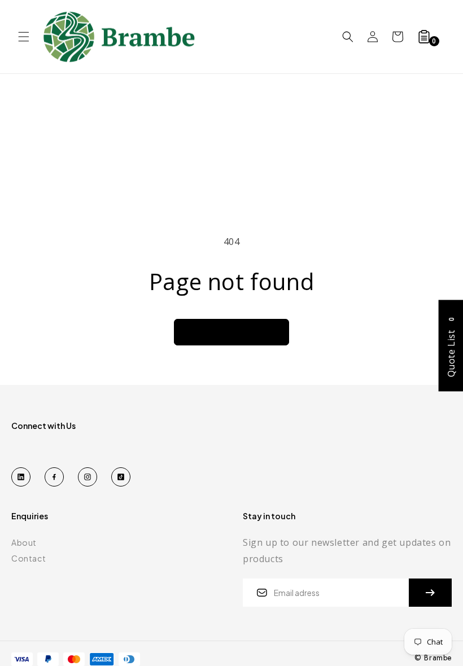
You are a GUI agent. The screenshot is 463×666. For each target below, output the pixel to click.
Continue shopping (231, 332)
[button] (23, 36)
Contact (28, 558)
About (24, 542)
